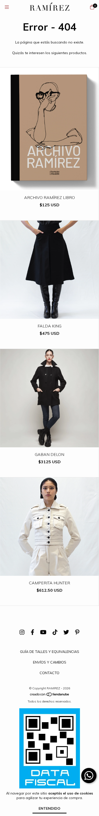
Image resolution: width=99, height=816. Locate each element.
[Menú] (7, 7)
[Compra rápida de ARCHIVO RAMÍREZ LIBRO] (49, 186)
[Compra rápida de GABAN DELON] (49, 443)
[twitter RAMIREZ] (66, 632)
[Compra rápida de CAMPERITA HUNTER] (49, 572)
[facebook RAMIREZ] (32, 632)
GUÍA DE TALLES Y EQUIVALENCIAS (49, 651)
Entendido (49, 808)
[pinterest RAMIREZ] (77, 632)
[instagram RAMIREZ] (22, 632)
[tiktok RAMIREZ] (55, 632)
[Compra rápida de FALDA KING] (49, 315)
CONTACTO (49, 673)
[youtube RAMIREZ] (43, 632)
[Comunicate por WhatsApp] (88, 775)
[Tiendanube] (49, 695)
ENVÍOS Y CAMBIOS (49, 662)
